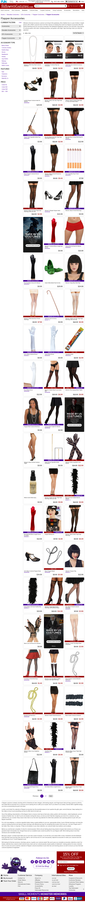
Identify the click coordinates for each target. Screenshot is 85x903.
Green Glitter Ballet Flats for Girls (52, 283)
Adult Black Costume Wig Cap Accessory (52, 65)
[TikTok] (52, 861)
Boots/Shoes (5, 45)
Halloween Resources (42, 890)
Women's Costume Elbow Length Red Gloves (54, 247)
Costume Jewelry (6, 47)
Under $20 (5, 89)
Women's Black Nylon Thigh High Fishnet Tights (73, 752)
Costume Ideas (34, 10)
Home (5, 875)
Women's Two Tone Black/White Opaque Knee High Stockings (52, 679)
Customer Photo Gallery (76, 882)
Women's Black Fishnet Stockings (73, 210)
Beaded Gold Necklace (29, 715)
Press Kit (37, 888)
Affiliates (37, 880)
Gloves (3, 52)
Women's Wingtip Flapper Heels (52, 210)
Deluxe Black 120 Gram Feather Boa (32, 606)
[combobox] (49, 6)
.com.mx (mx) (56, 884)
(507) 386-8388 (59, 1)
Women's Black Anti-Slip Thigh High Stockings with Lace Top (32, 211)
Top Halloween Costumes (73, 889)
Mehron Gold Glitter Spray (30, 497)
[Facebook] (32, 861)
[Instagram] (44, 861)
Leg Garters (5, 59)
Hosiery (4, 56)
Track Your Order (9, 881)
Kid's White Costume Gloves (30, 354)
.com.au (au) (55, 882)
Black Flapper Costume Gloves (31, 173)
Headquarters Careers (42, 882)
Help (82, 1)
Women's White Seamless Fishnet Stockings (32, 319)
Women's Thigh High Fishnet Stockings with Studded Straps (52, 607)
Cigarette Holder (69, 354)
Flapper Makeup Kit (49, 534)
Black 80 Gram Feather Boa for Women (72, 498)
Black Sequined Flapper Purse (31, 786)
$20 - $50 (5, 91)
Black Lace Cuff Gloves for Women (32, 643)
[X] (36, 861)
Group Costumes (57, 10)
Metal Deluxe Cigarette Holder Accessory (52, 463)
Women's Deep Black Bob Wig (72, 283)
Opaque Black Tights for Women (52, 426)
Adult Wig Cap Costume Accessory (73, 64)
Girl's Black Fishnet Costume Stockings (72, 607)
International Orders (24, 884)
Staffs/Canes (5, 65)
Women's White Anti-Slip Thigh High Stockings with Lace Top (74, 319)
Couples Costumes (45, 10)
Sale (3, 71)
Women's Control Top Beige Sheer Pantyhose (73, 644)
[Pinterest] (40, 861)
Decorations (76, 10)
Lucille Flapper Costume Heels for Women (32, 101)
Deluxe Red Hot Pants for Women (73, 246)
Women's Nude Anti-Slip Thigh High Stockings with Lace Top (53, 498)
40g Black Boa (48, 751)
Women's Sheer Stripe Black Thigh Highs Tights (73, 787)
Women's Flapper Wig (70, 571)
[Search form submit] (65, 6)
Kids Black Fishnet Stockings (31, 678)
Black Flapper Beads (50, 571)
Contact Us (71, 1)
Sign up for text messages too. (69, 865)
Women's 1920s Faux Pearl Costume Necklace (32, 65)
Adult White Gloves (49, 354)
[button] (74, 6)
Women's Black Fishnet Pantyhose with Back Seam (53, 174)
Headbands (5, 54)
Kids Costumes (16, 10)
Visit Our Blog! (43, 866)
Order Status (22, 880)
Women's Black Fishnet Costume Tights (32, 463)
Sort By (77, 33)
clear (20, 22)
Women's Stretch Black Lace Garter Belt (53, 390)
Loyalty (71, 886)
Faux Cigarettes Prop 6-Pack (72, 173)
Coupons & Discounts (75, 878)
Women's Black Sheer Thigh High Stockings (73, 535)
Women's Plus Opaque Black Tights (73, 390)
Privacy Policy (39, 884)
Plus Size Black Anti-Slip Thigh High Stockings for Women (53, 138)
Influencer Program (75, 884)
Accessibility (39, 886)
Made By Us (5, 78)
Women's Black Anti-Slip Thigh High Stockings (53, 101)
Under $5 (4, 84)
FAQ (19, 886)
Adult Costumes (5, 10)
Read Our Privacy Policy (71, 872)
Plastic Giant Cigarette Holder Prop (32, 137)
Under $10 (4, 87)
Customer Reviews (75, 880)
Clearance (4, 74)
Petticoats (4, 63)
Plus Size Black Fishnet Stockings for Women (74, 138)
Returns (20, 882)
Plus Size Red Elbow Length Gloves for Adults (32, 535)
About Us (38, 878)
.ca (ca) (54, 878)
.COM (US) (22, 1)
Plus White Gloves (28, 390)
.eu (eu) (54, 886)
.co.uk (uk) (55, 880)
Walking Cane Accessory (51, 318)
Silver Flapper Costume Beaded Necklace (73, 679)
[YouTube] (48, 861)
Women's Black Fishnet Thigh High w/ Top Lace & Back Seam (73, 101)
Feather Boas (5, 50)
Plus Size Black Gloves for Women (32, 283)
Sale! (83, 10)
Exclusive (24, 10)
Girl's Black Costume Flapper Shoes (32, 571)
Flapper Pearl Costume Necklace (32, 426)
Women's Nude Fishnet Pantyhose (53, 715)
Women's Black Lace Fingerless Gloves (31, 752)
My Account (7, 878)
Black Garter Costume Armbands (73, 715)
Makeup (4, 61)
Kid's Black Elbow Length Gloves (53, 786)
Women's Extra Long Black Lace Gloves (73, 463)
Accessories (67, 10)
